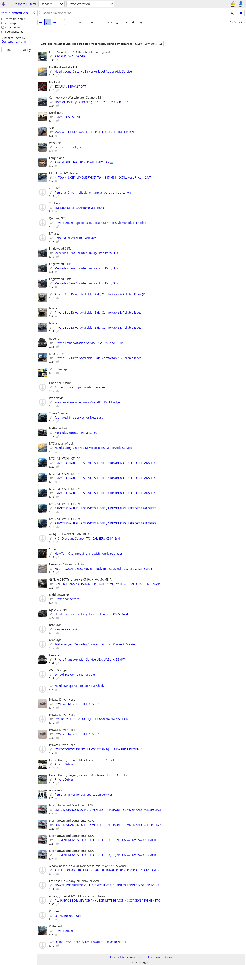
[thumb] (47, 22)
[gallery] (54, 22)
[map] (61, 22)
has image (10, 23)
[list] (40, 22)
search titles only (14, 19)
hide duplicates (13, 31)
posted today (12, 27)
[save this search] (241, 13)
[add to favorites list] (51, 56)
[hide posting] (58, 60)
